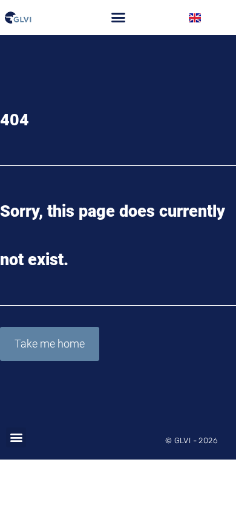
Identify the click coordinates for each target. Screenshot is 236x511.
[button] (118, 17)
